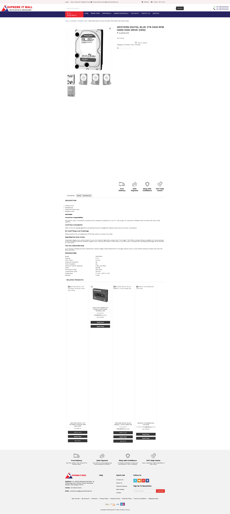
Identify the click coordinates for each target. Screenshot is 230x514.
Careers (118, 492)
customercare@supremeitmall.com (107, 2)
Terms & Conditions (140, 498)
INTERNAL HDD (82, 21)
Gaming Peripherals (121, 13)
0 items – (159, 2)
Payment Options (121, 486)
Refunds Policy (127, 498)
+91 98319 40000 (73, 487)
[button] (110, 28)
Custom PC (135, 13)
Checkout (94, 498)
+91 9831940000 (222, 7)
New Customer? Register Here (80, 2)
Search (179, 8)
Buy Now (78, 441)
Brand (79, 195)
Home (86, 13)
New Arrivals (76, 498)
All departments (71, 14)
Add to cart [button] (77, 432)
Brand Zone (95, 13)
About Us (119, 483)
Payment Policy (115, 498)
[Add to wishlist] (69, 287)
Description (71, 195)
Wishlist (146, 2)
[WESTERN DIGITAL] (123, 114)
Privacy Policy (104, 498)
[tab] (71, 195)
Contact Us (145, 13)
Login (67, 2)
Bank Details (120, 489)
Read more (100, 322)
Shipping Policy (153, 498)
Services (156, 13)
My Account (85, 498)
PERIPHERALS (106, 13)
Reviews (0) (87, 195)
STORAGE (73, 21)
